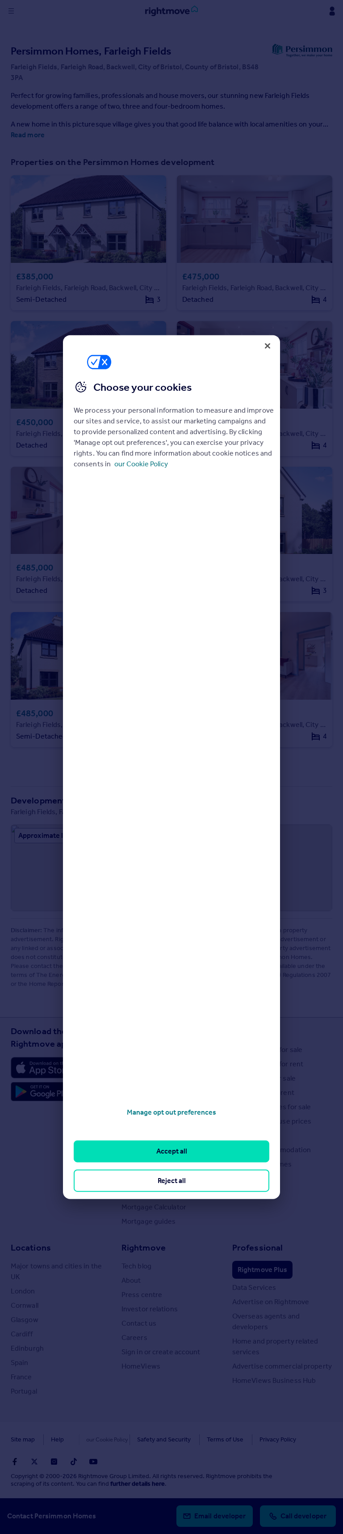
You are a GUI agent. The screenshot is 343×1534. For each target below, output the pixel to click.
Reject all (172, 1180)
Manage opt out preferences (171, 1112)
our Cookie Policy (141, 464)
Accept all (171, 1151)
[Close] (267, 345)
